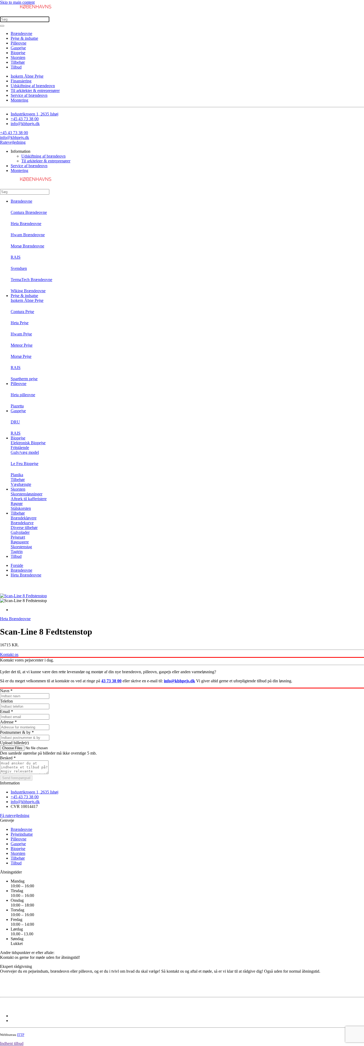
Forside (17, 565)
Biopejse (18, 52)
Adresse (8, 722)
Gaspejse (18, 48)
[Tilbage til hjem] (26, 14)
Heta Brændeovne (26, 575)
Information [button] (20, 151)
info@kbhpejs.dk (25, 123)
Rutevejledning (13, 142)
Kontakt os (9, 654)
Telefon (6, 701)
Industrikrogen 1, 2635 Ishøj (34, 114)
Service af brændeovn (29, 95)
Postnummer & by (17, 732)
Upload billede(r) (14, 742)
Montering (19, 100)
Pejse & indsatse (24, 38)
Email (6, 711)
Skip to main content (17, 2)
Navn (6, 690)
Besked (8, 758)
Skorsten (18, 57)
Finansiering (21, 81)
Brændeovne (21, 33)
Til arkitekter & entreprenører (35, 90)
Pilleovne (18, 43)
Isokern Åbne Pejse (27, 76)
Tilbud (16, 67)
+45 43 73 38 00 (25, 119)
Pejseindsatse (22, 834)
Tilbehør (18, 62)
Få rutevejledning (14, 815)
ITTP (20, 1035)
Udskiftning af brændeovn (33, 85)
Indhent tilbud (11, 1043)
